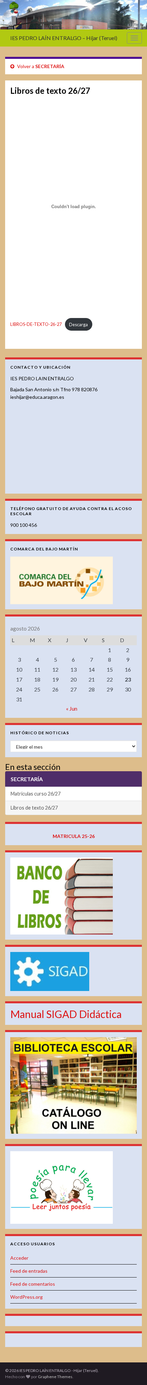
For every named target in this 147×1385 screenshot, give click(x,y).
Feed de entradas (29, 1271)
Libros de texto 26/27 (34, 808)
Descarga (78, 324)
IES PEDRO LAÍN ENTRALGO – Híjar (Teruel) (63, 38)
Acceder (19, 1258)
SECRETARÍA (49, 66)
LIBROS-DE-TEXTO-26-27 (36, 324)
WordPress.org (26, 1297)
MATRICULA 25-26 (74, 836)
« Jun (71, 708)
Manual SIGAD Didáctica (66, 1014)
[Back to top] (131, 1369)
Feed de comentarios (32, 1284)
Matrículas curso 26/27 (36, 794)
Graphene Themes (55, 1376)
